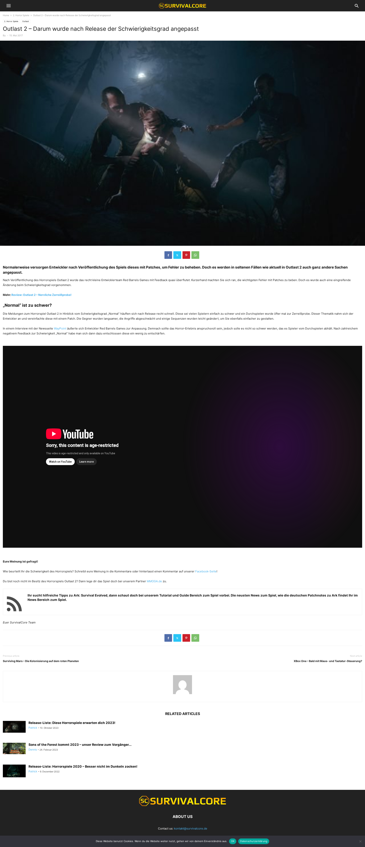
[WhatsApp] (195, 255)
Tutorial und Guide (174, 595)
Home (6, 15)
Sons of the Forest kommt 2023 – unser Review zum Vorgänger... (80, 745)
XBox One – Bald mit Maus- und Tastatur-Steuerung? (328, 661)
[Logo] (182, 805)
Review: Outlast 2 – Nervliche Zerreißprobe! (41, 295)
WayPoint (60, 328)
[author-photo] (182, 694)
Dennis (33, 749)
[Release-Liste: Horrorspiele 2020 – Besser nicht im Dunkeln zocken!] (14, 771)
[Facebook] (168, 255)
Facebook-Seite (206, 571)
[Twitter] (177, 255)
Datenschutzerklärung (253, 841)
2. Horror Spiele (21, 15)
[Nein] (360, 841)
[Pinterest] (186, 255)
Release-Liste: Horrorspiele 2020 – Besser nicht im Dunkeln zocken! (83, 766)
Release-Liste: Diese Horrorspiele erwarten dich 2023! (72, 723)
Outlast (25, 21)
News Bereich (38, 600)
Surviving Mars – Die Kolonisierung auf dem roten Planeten (41, 661)
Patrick (33, 727)
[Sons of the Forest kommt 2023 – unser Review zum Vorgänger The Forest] (14, 748)
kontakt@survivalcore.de (190, 828)
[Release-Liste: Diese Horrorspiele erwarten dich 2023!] (14, 727)
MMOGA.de (154, 581)
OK (233, 841)
